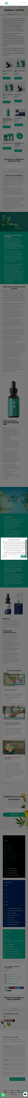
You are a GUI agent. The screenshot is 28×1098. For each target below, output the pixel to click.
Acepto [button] (23, 556)
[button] (3, 1095)
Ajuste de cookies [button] (14, 556)
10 (26, 556)
